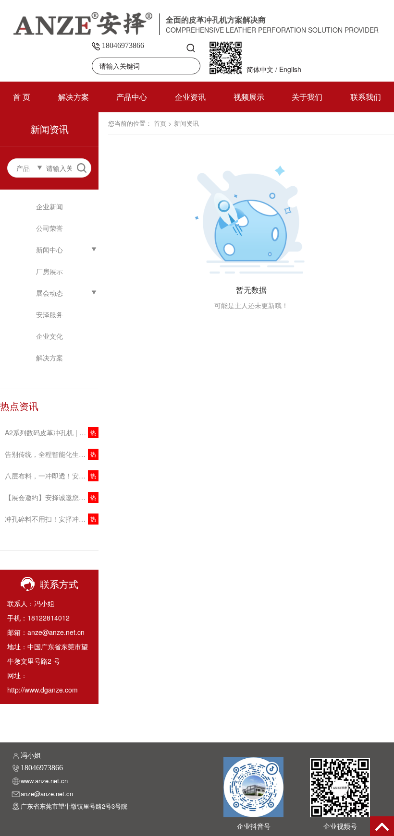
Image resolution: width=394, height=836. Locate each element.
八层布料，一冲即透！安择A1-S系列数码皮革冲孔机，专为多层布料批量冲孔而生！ (51, 475)
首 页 (21, 96)
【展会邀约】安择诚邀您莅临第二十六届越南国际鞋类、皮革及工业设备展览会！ (51, 497)
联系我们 (365, 96)
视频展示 (249, 96)
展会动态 (49, 293)
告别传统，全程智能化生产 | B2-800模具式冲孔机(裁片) (51, 454)
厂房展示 (49, 271)
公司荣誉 (49, 228)
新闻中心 (49, 249)
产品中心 (131, 96)
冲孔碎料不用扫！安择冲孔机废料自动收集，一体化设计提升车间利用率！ (51, 519)
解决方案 (73, 96)
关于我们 (307, 96)
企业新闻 (49, 206)
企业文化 (49, 336)
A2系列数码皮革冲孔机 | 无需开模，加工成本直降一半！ (51, 432)
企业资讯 (190, 96)
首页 (160, 123)
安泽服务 (49, 314)
